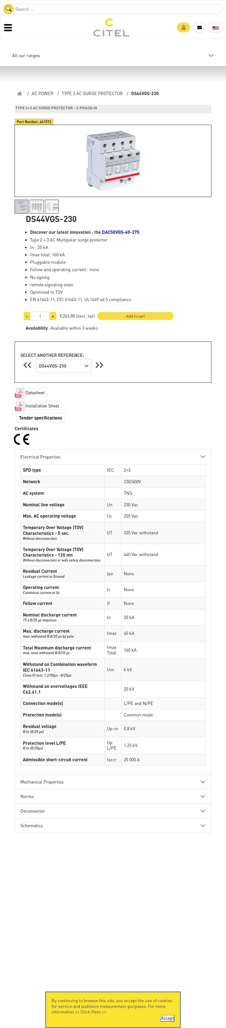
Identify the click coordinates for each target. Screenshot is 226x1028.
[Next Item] (99, 365)
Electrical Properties (40, 457)
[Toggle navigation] (8, 27)
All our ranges (26, 55)
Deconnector (32, 811)
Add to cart (135, 315)
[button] (183, 27)
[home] (19, 93)
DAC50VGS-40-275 (120, 232)
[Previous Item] (28, 365)
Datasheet (35, 392)
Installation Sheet (42, 406)
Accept (167, 1018)
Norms (27, 796)
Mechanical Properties (42, 782)
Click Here (90, 1012)
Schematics (31, 825)
